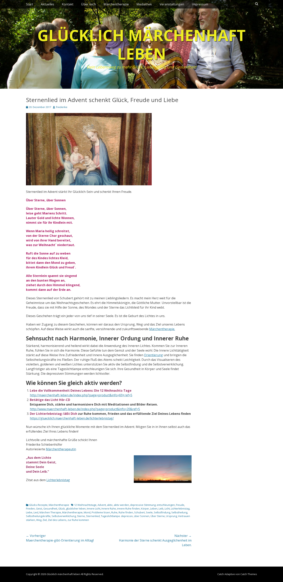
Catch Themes (248, 574)
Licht (167, 508)
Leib (161, 508)
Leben (153, 508)
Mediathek (144, 4)
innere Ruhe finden (128, 508)
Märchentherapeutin (61, 449)
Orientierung (153, 355)
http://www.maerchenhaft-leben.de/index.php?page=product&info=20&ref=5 (85, 409)
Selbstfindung (162, 512)
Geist (39, 508)
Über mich (88, 4)
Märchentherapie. (162, 329)
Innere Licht (93, 508)
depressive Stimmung (143, 505)
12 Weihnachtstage (85, 505)
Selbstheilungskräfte (38, 516)
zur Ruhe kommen (78, 520)
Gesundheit (50, 508)
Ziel (45, 520)
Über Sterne (158, 516)
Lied (35, 512)
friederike (61, 107)
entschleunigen (166, 505)
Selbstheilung (179, 512)
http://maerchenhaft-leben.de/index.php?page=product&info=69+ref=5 (81, 395)
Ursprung (171, 516)
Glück (61, 508)
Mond (87, 512)
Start (29, 4)
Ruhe (114, 512)
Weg (38, 520)
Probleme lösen (101, 512)
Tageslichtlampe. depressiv (117, 516)
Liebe (29, 512)
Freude (180, 505)
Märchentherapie (116, 4)
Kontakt (67, 4)
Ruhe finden (126, 512)
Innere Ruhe (108, 508)
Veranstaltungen (172, 4)
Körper (145, 508)
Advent (102, 505)
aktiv (110, 505)
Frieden (30, 508)
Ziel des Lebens (57, 520)
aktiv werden (121, 505)
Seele (149, 512)
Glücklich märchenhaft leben (141, 44)
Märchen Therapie (50, 512)
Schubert (139, 512)
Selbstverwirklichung (64, 516)
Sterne (81, 516)
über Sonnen (141, 516)
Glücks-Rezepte (38, 505)
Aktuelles (47, 4)
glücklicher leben (76, 508)
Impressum (200, 4)
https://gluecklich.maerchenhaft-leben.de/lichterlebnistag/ (72, 418)
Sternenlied (93, 516)
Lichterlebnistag (58, 480)
